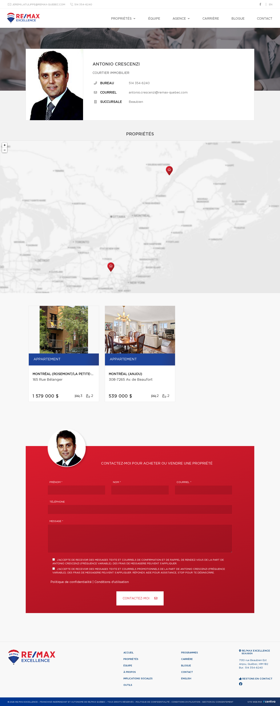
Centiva (269, 701)
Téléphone (57, 502)
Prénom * (56, 482)
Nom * (117, 482)
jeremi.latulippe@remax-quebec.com (38, 4)
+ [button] (5, 145)
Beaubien (136, 101)
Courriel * (184, 482)
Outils (127, 685)
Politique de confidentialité (71, 582)
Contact (264, 18)
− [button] (5, 150)
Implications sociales (138, 678)
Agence (179, 18)
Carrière (210, 18)
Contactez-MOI (136, 598)
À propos (129, 672)
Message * (56, 521)
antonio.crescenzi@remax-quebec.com (158, 92)
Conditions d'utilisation (111, 582)
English (186, 678)
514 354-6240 (83, 4)
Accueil (128, 653)
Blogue (238, 18)
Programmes (189, 653)
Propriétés (121, 18)
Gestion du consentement (217, 702)
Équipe (154, 18)
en (270, 4)
